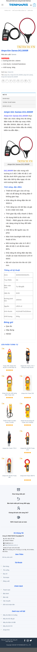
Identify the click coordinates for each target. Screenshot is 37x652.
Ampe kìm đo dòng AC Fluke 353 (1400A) (27, 421)
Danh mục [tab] (6, 98)
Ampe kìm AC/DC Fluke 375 (27, 449)
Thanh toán (6, 590)
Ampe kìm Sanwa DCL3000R (9, 76)
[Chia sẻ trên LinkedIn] (25, 81)
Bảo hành (6, 593)
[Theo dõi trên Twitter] (31, 641)
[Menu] (2, 5)
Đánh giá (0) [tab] (7, 106)
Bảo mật (5, 597)
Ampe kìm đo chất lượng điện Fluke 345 (9, 394)
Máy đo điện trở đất (9, 622)
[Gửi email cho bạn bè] (14, 81)
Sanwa (13, 54)
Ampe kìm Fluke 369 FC (27, 475)
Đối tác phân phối (7, 557)
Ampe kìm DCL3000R (16, 75)
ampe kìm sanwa (28, 75)
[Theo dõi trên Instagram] (28, 641)
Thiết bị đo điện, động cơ (19, 10)
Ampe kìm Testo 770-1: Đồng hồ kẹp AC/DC (28, 366)
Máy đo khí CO (7, 626)
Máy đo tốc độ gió (8, 618)
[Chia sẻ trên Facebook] (7, 81)
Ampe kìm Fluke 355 (27, 393)
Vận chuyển (6, 601)
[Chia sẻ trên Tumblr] (29, 81)
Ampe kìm (30, 10)
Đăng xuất (6, 581)
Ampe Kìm (6, 630)
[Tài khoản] (31, 5)
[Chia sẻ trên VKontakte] (22, 81)
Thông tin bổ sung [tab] (9, 102)
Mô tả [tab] (5, 94)
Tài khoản (6, 577)
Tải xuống (6, 570)
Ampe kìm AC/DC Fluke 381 (9, 476)
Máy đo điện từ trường (10, 615)
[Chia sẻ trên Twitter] (10, 81)
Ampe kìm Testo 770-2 (9, 448)
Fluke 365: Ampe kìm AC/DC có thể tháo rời (9, 366)
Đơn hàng (6, 566)
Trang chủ (7, 10)
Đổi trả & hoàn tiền (9, 604)
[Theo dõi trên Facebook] (25, 641)
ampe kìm (7, 75)
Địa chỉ (5, 574)
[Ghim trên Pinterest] (18, 81)
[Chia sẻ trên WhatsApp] (3, 81)
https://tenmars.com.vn (11, 545)
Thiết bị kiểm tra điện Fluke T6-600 (9, 421)
